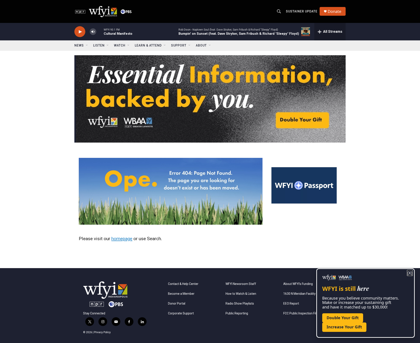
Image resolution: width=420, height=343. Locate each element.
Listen (99, 45)
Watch (119, 45)
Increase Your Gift (344, 326)
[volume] (93, 32)
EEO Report (291, 303)
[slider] (100, 31)
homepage (121, 238)
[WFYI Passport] (304, 185)
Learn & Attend (148, 45)
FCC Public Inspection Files (301, 313)
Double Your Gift (343, 317)
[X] (409, 273)
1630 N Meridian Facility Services (305, 293)
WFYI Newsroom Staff (241, 284)
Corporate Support (181, 313)
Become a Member (181, 293)
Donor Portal (176, 303)
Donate (334, 11)
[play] (79, 31)
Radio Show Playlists (240, 303)
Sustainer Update (301, 11)
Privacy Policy (102, 332)
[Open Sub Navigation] (87, 45)
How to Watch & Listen (241, 293)
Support (178, 45)
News (79, 45)
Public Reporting (237, 313)
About (201, 45)
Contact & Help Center (183, 284)
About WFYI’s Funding (298, 284)
